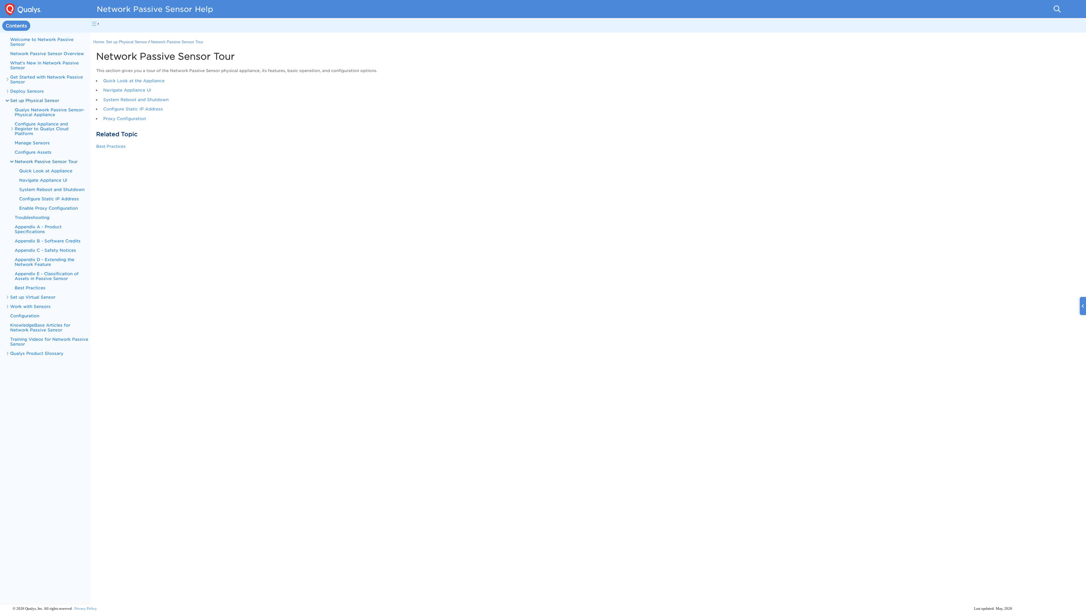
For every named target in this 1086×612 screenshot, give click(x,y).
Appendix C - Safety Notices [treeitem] (45, 250)
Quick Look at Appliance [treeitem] (45, 170)
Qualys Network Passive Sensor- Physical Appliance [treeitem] (50, 112)
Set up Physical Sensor (34, 100)
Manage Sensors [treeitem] (32, 142)
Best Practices (112, 146)
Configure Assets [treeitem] (33, 152)
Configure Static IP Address (133, 109)
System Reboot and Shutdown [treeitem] (52, 189)
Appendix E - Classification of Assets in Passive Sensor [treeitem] (47, 276)
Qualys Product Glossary (36, 353)
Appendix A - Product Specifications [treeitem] (38, 229)
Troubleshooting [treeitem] (32, 217)
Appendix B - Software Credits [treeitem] (48, 240)
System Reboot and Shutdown (136, 99)
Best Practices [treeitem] (32, 287)
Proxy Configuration (124, 118)
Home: (99, 42)
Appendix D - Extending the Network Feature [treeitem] (44, 262)
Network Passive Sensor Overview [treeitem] (47, 53)
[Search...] (1057, 9)
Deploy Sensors (27, 91)
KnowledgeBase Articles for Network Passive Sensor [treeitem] (40, 327)
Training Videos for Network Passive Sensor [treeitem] (49, 341)
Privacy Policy (85, 608)
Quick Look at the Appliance (134, 80)
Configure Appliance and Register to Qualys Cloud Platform (41, 128)
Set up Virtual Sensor (32, 297)
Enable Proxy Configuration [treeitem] (48, 208)
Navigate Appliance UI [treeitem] (43, 180)
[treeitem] (45, 185)
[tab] (16, 26)
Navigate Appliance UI (127, 90)
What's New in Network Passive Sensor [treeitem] (44, 65)
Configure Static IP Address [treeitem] (49, 198)
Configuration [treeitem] (24, 315)
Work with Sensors (30, 306)
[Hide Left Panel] (95, 23)
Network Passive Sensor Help (155, 9)
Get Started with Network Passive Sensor (46, 79)
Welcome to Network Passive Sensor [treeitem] (42, 42)
